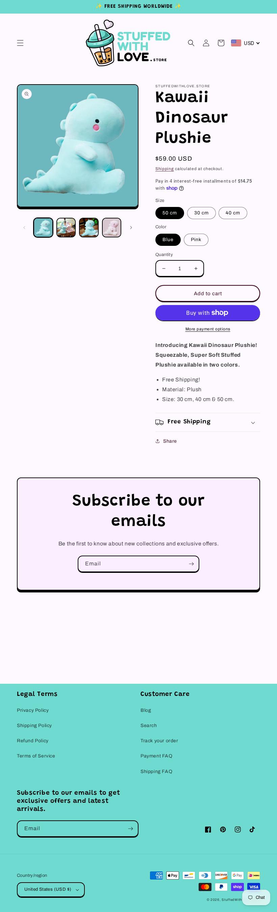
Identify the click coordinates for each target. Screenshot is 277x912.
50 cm (169, 212)
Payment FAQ (157, 755)
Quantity (164, 254)
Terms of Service (36, 755)
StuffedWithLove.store (241, 900)
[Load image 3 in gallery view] (89, 227)
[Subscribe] (191, 564)
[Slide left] (24, 227)
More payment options (207, 329)
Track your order (159, 740)
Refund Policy (33, 740)
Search (149, 725)
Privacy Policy (33, 710)
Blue (168, 239)
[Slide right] (131, 227)
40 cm (233, 212)
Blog (146, 710)
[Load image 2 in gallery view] (66, 227)
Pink (196, 239)
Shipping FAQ (156, 771)
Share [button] (170, 441)
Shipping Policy (34, 725)
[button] (20, 43)
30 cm (201, 212)
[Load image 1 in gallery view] (43, 227)
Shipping (164, 168)
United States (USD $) (47, 889)
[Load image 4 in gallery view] (112, 227)
